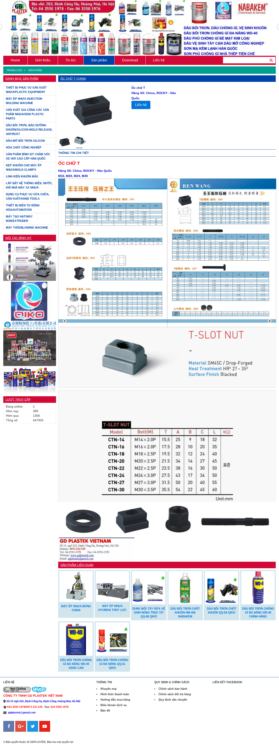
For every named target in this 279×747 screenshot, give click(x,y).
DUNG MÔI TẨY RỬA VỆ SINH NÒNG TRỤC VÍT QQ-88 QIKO (148, 612)
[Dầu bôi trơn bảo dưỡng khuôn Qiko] (29, 301)
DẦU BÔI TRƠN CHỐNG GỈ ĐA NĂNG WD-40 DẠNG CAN (76, 663)
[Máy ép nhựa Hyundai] (112, 586)
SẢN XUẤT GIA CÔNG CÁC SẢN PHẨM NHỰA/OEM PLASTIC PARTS (27, 114)
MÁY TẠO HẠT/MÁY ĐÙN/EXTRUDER (19, 219)
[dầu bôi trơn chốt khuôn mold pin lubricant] (185, 587)
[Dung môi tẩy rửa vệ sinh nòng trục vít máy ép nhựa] (148, 587)
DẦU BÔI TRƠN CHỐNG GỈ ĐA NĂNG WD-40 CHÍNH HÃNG (258, 612)
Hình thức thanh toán (114, 694)
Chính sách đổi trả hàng (174, 694)
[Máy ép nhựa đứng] (76, 586)
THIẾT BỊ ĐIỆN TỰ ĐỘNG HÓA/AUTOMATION (23, 207)
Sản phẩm (99, 60)
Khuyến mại (108, 688)
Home (15, 60)
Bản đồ (105, 710)
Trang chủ (14, 70)
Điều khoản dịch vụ (113, 705)
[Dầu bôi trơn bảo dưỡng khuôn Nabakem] (29, 348)
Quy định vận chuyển (172, 699)
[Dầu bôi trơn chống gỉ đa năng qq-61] (112, 639)
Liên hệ (159, 60)
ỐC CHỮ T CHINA (73, 78)
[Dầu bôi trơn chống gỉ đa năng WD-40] (29, 380)
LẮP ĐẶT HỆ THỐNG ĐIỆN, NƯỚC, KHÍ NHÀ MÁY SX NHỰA (29, 185)
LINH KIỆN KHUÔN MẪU (22, 176)
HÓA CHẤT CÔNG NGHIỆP (23, 147)
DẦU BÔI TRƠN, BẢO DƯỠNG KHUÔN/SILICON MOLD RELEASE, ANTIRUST (29, 130)
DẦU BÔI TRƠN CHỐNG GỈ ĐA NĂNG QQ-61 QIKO (112, 663)
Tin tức (70, 60)
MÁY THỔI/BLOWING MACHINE (27, 227)
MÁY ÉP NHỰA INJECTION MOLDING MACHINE (24, 101)
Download (130, 60)
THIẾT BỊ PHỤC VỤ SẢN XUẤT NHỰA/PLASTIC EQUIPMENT (26, 90)
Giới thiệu (42, 60)
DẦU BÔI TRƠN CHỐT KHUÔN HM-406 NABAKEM (185, 612)
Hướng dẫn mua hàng (115, 699)
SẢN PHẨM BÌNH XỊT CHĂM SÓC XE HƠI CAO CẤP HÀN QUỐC (28, 156)
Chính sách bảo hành (172, 688)
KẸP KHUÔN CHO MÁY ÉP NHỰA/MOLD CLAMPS (24, 167)
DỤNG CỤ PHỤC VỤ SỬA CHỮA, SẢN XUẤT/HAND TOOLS (27, 196)
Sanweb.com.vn (14, 734)
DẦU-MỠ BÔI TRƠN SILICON (25, 140)
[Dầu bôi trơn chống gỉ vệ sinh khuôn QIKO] (29, 261)
